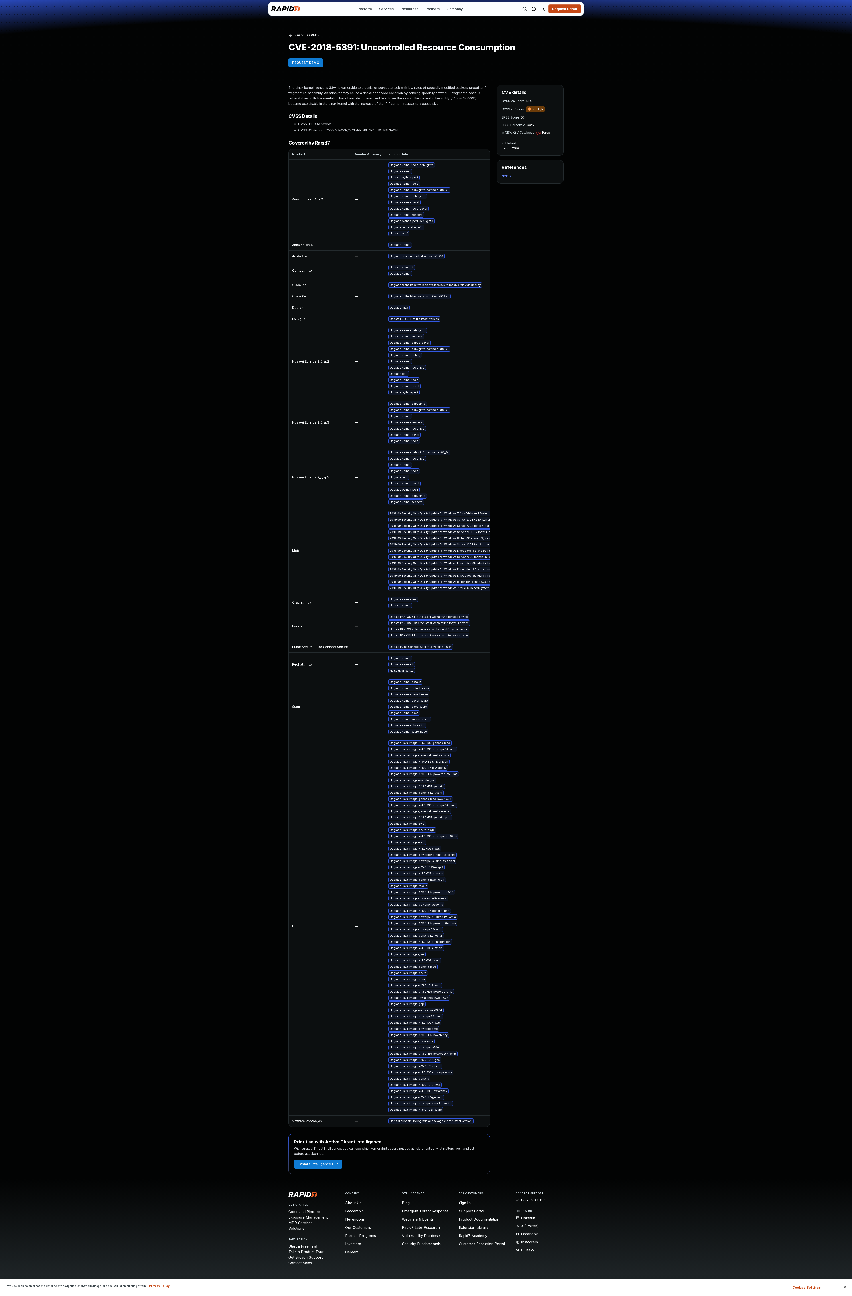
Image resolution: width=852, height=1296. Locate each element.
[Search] (525, 9)
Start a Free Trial (302, 1246)
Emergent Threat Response (425, 1211)
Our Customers (358, 1227)
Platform (365, 9)
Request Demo (564, 9)
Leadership (354, 1211)
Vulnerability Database (421, 1235)
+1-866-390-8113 (530, 1200)
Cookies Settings (806, 1288)
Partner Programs (360, 1235)
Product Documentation (479, 1219)
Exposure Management (308, 1217)
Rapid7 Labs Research (421, 1227)
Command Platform (304, 1211)
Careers (352, 1252)
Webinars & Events (418, 1219)
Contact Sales (300, 1263)
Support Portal (471, 1211)
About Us (353, 1203)
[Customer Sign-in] (543, 9)
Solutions (296, 1228)
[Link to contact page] (534, 9)
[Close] (845, 1287)
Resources (409, 9)
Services (386, 9)
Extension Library (473, 1227)
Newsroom (354, 1219)
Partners (433, 9)
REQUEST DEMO (305, 63)
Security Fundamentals (421, 1244)
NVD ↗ (507, 176)
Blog (406, 1203)
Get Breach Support (305, 1257)
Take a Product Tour (306, 1252)
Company (455, 9)
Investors (353, 1244)
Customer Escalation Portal (482, 1244)
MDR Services (300, 1223)
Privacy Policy (159, 1286)
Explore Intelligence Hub (318, 1164)
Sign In (465, 1203)
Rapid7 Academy (473, 1235)
